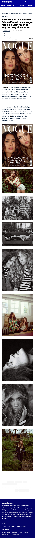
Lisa (11, 116)
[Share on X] (5, 38)
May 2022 (9, 92)
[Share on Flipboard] (8, 38)
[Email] (11, 38)
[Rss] (32, 503)
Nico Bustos (18, 482)
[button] (22, 2)
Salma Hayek (7, 13)
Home (3, 13)
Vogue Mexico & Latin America (9, 484)
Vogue (24, 482)
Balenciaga (13, 111)
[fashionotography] (7, 2)
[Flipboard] (30, 503)
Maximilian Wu (6, 31)
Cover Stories (5, 16)
